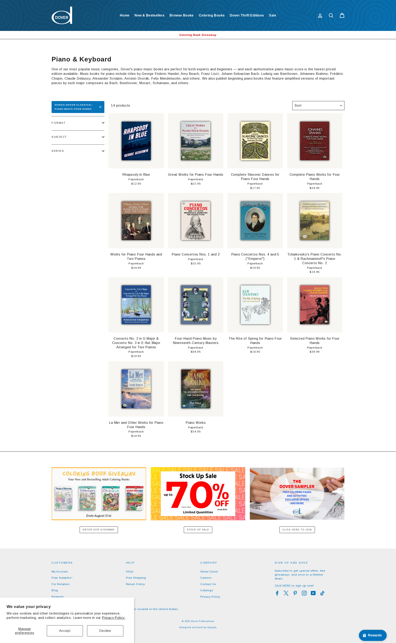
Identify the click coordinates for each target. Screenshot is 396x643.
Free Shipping (136, 577)
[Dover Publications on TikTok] (322, 593)
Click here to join (297, 530)
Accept (65, 630)
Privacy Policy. (113, 617)
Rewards (58, 596)
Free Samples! (62, 577)
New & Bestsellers (149, 15)
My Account (60, 571)
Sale (272, 15)
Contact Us (208, 584)
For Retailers (61, 584)
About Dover (209, 571)
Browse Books (182, 15)
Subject (59, 136)
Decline (105, 630)
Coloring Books (212, 15)
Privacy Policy (210, 596)
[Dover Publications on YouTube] (313, 593)
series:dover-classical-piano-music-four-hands (74, 107)
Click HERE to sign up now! (294, 585)
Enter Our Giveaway (99, 530)
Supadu (212, 627)
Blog (55, 590)
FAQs (130, 571)
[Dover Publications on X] (286, 593)
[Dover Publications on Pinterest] (295, 593)
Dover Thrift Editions (247, 15)
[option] (198, 35)
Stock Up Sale (198, 530)
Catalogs (206, 590)
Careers (206, 577)
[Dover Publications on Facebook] (277, 593)
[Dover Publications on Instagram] (304, 593)
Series (58, 150)
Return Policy (135, 584)
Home (125, 15)
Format (59, 122)
